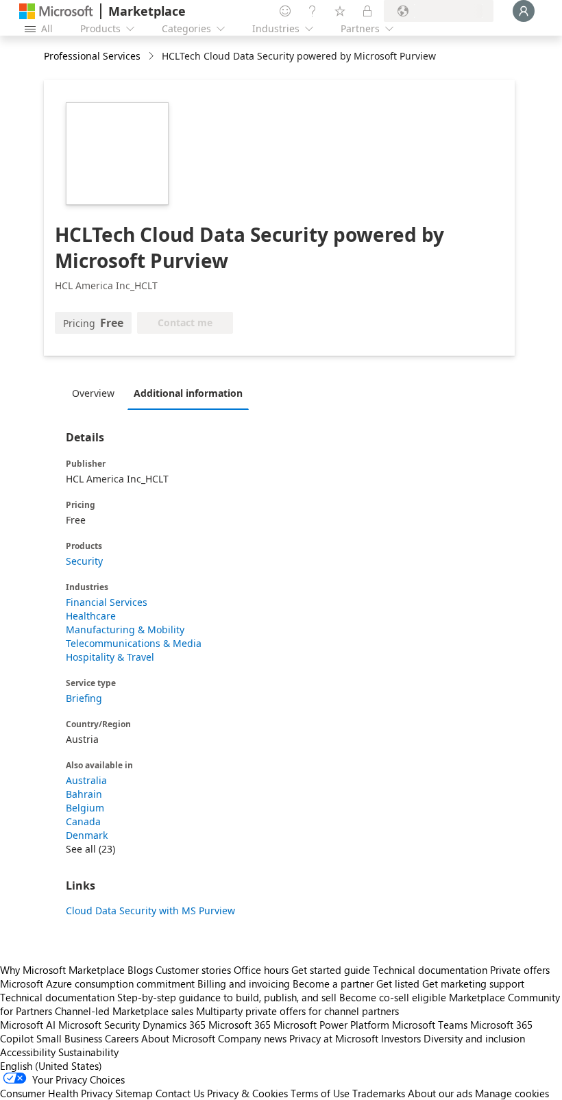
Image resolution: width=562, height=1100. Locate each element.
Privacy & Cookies (247, 1093)
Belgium (85, 807)
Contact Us (180, 1093)
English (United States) (51, 1066)
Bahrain (84, 793)
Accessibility (28, 1052)
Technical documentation (430, 970)
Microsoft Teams (429, 1024)
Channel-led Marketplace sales (124, 1011)
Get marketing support (473, 983)
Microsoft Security (99, 1024)
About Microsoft (178, 1038)
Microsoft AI (28, 1024)
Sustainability (88, 1052)
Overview (93, 393)
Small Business (69, 1038)
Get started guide (330, 970)
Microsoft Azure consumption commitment (98, 983)
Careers (121, 1038)
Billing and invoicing (243, 983)
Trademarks (378, 1093)
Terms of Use (320, 1093)
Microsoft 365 (239, 1024)
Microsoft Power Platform (331, 1024)
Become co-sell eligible (392, 997)
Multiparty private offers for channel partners (297, 1011)
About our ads (440, 1093)
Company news (252, 1038)
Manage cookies (512, 1093)
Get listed (397, 983)
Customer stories (193, 970)
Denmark (87, 835)
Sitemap (134, 1093)
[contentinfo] (152, 56)
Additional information (188, 393)
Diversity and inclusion (474, 1038)
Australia (86, 780)
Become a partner (333, 983)
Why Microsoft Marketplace (62, 970)
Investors (401, 1038)
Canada (83, 821)
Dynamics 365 (174, 1024)
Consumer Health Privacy (56, 1093)
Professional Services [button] (92, 55)
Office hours (261, 970)
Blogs (140, 970)
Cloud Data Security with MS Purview (150, 910)
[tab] (96, 393)
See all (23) (90, 848)
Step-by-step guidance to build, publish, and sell (227, 997)
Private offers (520, 970)
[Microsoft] (56, 11)
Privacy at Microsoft (333, 1038)
